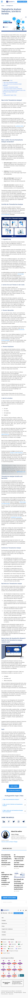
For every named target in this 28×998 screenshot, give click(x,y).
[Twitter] (14, 822)
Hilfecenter (4, 913)
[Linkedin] (4, 822)
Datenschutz (11, 993)
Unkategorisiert (9, 5)
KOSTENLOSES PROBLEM (14, 790)
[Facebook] (9, 822)
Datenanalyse (21, 274)
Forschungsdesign (5, 214)
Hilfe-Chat (10, 913)
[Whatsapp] (19, 822)
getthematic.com (21, 471)
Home (2, 5)
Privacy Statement (4, 993)
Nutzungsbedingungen (18, 992)
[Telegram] (23, 822)
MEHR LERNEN (14, 786)
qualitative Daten (19, 126)
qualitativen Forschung (16, 517)
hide (11, 80)
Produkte (4, 920)
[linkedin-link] (23, 910)
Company (4, 934)
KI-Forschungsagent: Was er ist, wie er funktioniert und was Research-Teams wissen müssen (19, 860)
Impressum (3, 992)
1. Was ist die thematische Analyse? (11, 799)
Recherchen (21, 329)
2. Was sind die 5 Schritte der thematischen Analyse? (13, 805)
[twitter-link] (20, 910)
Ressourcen (4, 923)
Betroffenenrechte (9, 992)
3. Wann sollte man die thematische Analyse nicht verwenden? (13, 811)
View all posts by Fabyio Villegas (9, 841)
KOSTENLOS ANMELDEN (22, 1)
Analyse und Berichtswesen (16, 452)
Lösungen (4, 932)
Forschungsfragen (5, 340)
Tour (3, 917)
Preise (3, 926)
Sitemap (24, 992)
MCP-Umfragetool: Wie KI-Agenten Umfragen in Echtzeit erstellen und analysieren (6, 878)
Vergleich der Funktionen (7, 929)
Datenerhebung (5, 434)
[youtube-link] (25, 910)
